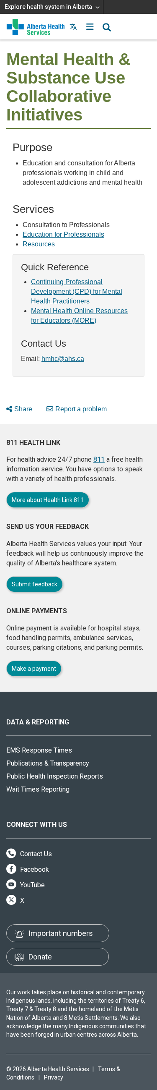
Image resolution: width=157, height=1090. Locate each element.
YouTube (31, 885)
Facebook (33, 869)
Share (23, 409)
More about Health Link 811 (48, 500)
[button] (90, 26)
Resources (39, 244)
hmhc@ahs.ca (62, 358)
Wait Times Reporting (37, 789)
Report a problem (81, 409)
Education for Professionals (63, 234)
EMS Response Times (39, 750)
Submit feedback (34, 584)
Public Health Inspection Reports (54, 776)
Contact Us (35, 854)
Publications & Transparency (47, 763)
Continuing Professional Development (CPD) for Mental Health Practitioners (76, 291)
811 (99, 459)
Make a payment (34, 668)
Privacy (53, 1077)
